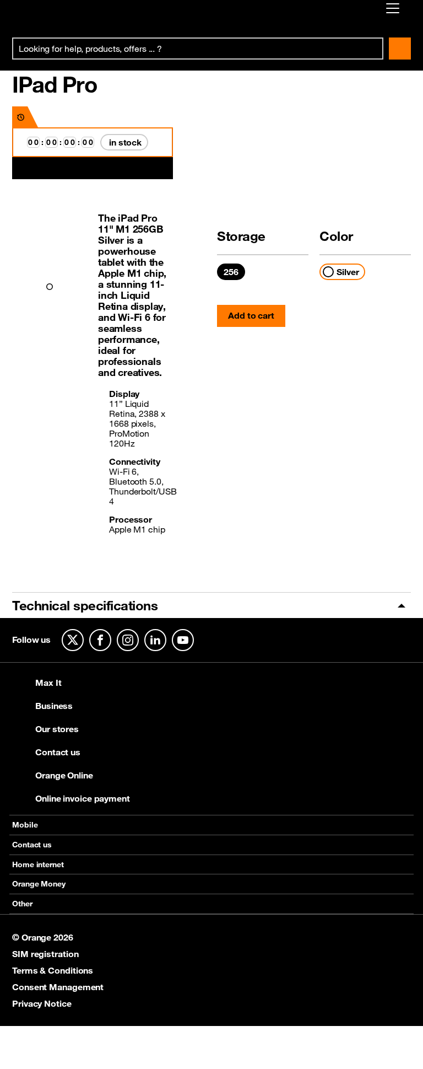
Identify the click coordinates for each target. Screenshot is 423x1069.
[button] (49, 286)
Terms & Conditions (52, 970)
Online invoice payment (82, 798)
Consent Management (58, 987)
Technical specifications (85, 605)
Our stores (57, 728)
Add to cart (251, 315)
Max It (48, 682)
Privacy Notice (42, 1003)
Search (400, 48)
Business (54, 705)
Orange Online (64, 775)
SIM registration (45, 954)
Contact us (57, 752)
